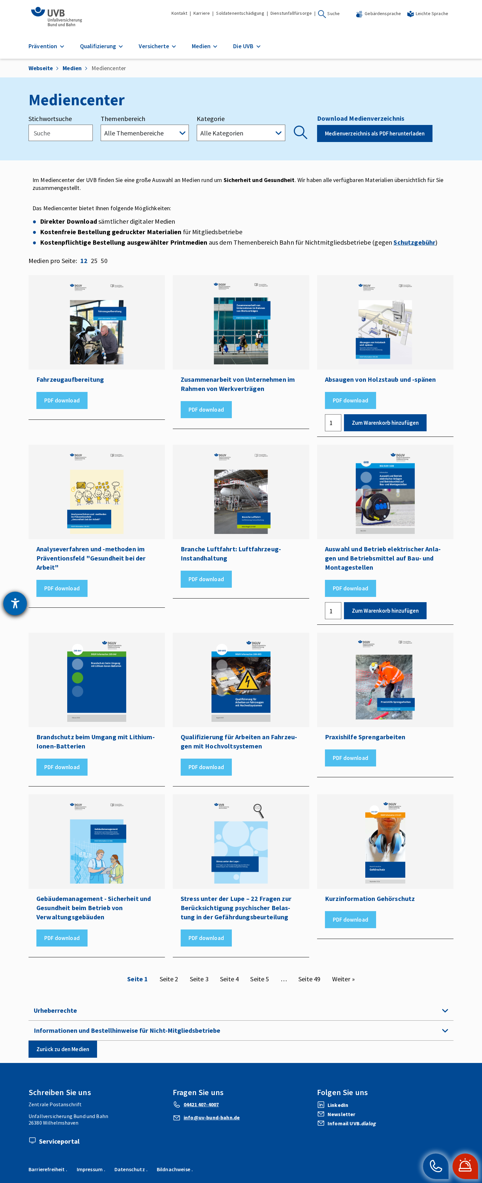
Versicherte (155, 46)
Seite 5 (259, 979)
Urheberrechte (55, 1010)
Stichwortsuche (50, 118)
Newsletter (341, 1114)
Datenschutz (129, 1169)
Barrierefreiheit (47, 1169)
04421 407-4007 (201, 1104)
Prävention (44, 46)
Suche (333, 13)
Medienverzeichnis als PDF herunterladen (375, 133)
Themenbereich (123, 118)
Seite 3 (199, 979)
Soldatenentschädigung (240, 13)
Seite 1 (137, 979)
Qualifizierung (98, 46)
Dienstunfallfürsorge (291, 13)
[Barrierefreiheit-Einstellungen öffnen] (15, 603)
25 (94, 260)
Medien (202, 46)
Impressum (90, 1169)
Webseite (41, 68)
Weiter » (343, 979)
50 (104, 260)
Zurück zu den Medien (62, 1049)
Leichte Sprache (432, 13)
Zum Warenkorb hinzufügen (385, 422)
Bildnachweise (173, 1169)
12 (84, 260)
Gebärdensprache (383, 13)
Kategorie (210, 118)
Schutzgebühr (414, 242)
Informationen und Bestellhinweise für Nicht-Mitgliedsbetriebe (127, 1030)
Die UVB (244, 46)
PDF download (62, 400)
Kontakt (179, 13)
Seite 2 (169, 979)
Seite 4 (229, 979)
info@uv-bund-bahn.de (212, 1117)
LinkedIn (338, 1105)
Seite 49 (309, 979)
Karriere (201, 13)
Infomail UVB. (352, 1123)
